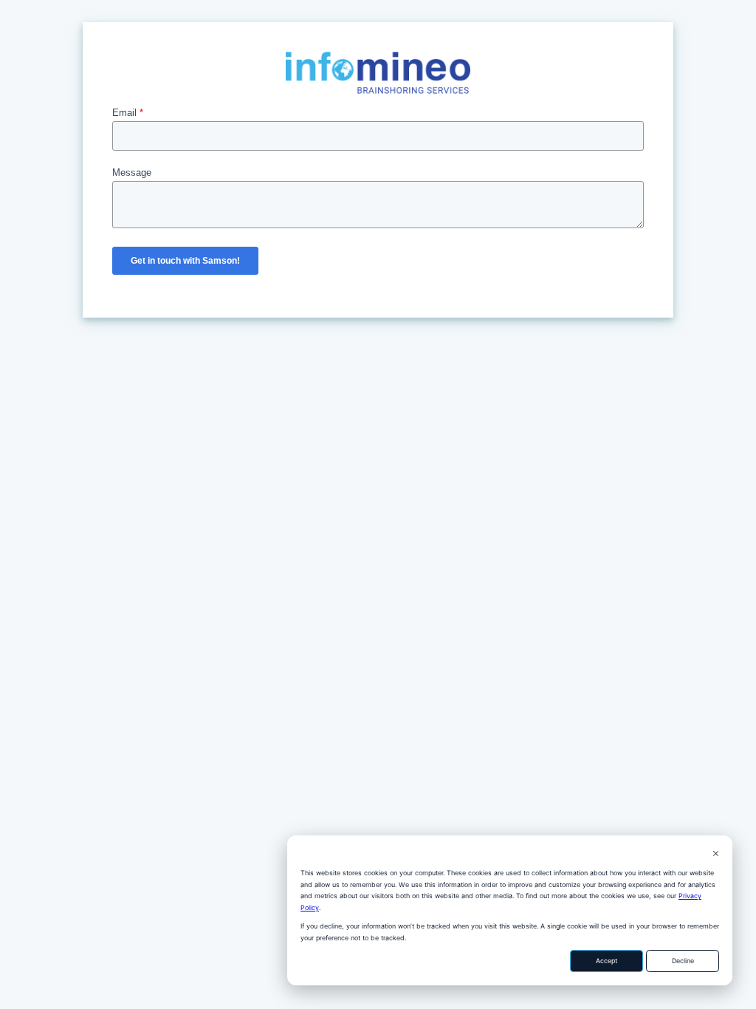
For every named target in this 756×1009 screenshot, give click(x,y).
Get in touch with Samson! (185, 261)
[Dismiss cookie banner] (715, 855)
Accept (606, 961)
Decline (683, 961)
